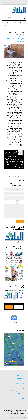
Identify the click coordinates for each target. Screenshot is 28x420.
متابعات (8, 22)
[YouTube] (13, 18)
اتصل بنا (24, 402)
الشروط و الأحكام (21, 393)
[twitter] (6, 18)
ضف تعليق (19, 41)
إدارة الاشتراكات (21, 378)
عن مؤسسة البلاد (21, 375)
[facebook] (3, 18)
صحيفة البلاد (21, 36)
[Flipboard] (15, 18)
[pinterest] (10, 18)
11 (11, 22)
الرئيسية (24, 22)
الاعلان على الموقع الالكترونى (18, 383)
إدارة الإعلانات (22, 381)
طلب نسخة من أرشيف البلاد (18, 391)
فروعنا (24, 398)
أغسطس (15, 22)
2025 (20, 22)
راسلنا (24, 388)
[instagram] (8, 18)
